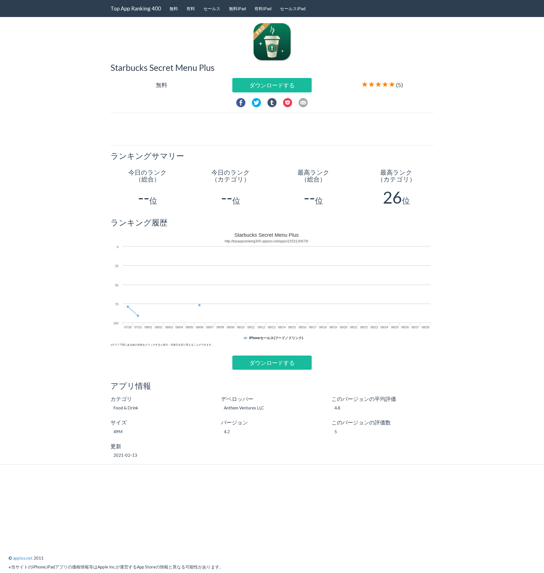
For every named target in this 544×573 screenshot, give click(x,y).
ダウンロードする (272, 85)
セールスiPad (292, 8)
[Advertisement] (274, 128)
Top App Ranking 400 (135, 8)
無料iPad (237, 8)
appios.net (23, 558)
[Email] (303, 101)
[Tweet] (256, 101)
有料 (190, 8)
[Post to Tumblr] (272, 101)
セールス (211, 8)
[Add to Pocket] (287, 101)
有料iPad (262, 8)
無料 (173, 8)
